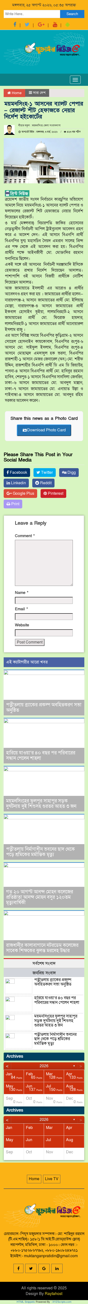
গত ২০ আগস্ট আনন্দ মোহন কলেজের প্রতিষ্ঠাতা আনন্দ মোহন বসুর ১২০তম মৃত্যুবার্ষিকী (39, 897)
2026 (44, 1066)
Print (14, 504)
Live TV (51, 1179)
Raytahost (53, 1293)
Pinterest (55, 493)
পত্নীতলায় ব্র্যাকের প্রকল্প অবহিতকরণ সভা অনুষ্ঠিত (43, 707)
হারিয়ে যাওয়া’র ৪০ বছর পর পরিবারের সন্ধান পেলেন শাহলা (40, 755)
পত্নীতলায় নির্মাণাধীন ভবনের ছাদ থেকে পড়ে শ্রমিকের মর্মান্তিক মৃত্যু (40, 852)
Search (72, 13)
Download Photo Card (46, 430)
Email (21, 609)
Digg (71, 472)
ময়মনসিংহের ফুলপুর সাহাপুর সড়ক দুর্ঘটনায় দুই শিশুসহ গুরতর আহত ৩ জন (41, 804)
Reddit (45, 483)
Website (22, 625)
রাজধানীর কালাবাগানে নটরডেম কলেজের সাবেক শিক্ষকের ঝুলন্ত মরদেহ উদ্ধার (42, 948)
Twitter (46, 472)
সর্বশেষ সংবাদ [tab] (44, 963)
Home (16, 92)
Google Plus (23, 493)
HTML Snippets (26, 1302)
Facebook (18, 472)
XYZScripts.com (61, 1302)
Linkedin (18, 483)
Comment (25, 536)
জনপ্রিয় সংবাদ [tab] (44, 973)
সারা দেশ (39, 92)
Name (21, 592)
